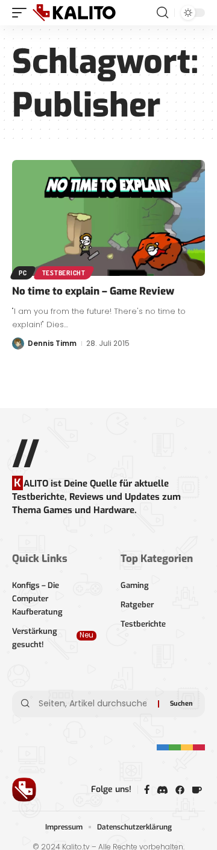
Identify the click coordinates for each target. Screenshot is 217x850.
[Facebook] (147, 789)
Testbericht (64, 273)
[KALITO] (74, 12)
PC (23, 273)
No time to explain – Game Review (93, 291)
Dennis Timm (52, 343)
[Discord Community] (162, 789)
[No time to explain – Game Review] (108, 218)
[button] (22, 12)
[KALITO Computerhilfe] (179, 789)
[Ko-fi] (197, 789)
